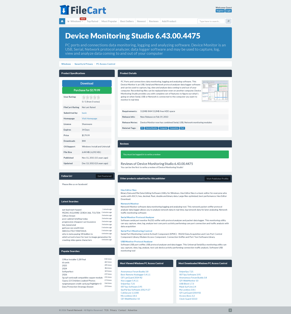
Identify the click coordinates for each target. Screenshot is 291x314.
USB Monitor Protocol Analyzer (137, 241)
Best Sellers (127, 21)
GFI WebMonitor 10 (130, 298)
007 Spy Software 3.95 (131, 286)
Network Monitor (130, 203)
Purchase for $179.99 (87, 90)
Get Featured (104, 176)
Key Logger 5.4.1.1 (129, 280)
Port (182, 128)
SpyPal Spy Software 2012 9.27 (135, 289)
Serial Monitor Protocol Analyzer (137, 217)
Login (228, 11)
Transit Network (74, 310)
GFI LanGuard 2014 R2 (131, 277)
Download (86, 83)
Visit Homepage (89, 118)
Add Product (169, 21)
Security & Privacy (83, 64)
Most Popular (109, 21)
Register (220, 11)
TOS (106, 310)
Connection (174, 128)
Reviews (154, 21)
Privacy (113, 310)
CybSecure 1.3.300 (130, 292)
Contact (122, 310)
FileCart (83, 11)
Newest (141, 21)
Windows (76, 21)
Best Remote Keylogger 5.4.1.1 (135, 274)
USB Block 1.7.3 (186, 283)
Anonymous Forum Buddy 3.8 (134, 271)
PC (142, 128)
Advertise (132, 310)
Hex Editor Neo (129, 190)
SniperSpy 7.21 (128, 283)
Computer (163, 128)
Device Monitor (151, 128)
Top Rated (92, 21)
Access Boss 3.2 (187, 295)
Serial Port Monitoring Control (136, 231)
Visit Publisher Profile (217, 178)
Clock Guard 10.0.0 (188, 298)
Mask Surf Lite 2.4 (187, 286)
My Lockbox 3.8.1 (129, 295)
